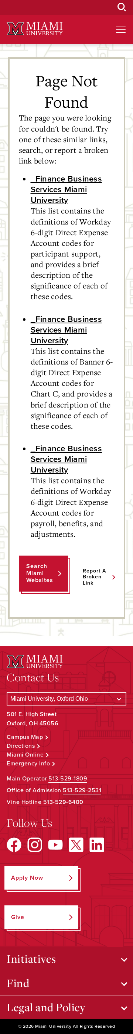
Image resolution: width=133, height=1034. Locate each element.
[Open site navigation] (120, 29)
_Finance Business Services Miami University (66, 189)
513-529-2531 (82, 790)
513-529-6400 (63, 802)
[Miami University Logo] (35, 29)
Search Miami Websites (39, 573)
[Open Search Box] (121, 7)
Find (18, 983)
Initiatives (31, 958)
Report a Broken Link (94, 577)
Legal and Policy (46, 1007)
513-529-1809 (67, 778)
